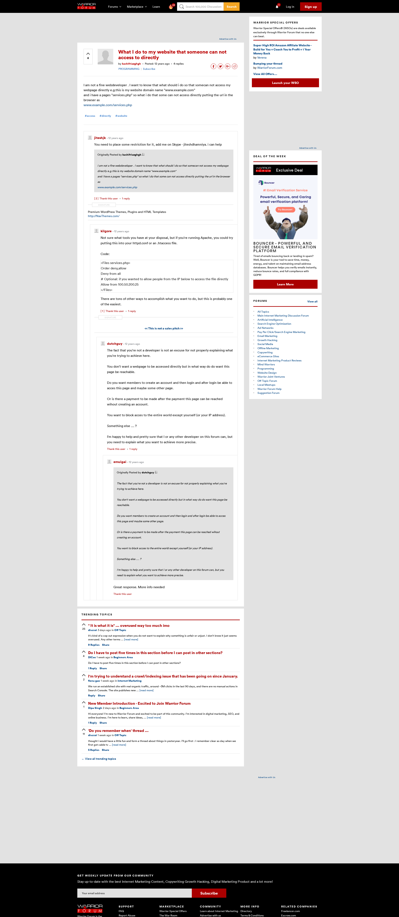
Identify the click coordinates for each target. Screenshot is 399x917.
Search (231, 6)
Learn (158, 7)
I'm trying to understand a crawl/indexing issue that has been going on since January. (163, 676)
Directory (246, 911)
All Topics (263, 311)
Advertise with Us (227, 38)
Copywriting (265, 352)
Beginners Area (123, 657)
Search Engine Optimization (274, 323)
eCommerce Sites (268, 356)
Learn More (285, 284)
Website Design (267, 372)
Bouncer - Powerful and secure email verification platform (284, 247)
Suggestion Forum (268, 393)
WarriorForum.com (269, 68)
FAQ (121, 911)
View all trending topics (98, 759)
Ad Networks (265, 328)
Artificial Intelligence (270, 320)
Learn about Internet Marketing (219, 911)
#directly (105, 115)
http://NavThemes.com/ (103, 216)
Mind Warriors (266, 364)
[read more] (131, 639)
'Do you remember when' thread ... (118, 730)
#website (121, 115)
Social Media (265, 344)
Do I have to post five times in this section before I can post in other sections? (155, 652)
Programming (265, 368)
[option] (285, 227)
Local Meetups (266, 385)
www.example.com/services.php (108, 105)
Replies (94, 645)
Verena (261, 57)
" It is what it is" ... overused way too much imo (129, 625)
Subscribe (149, 69)
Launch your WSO (285, 82)
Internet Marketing (130, 681)
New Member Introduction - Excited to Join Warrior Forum (139, 703)
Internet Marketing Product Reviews (279, 360)
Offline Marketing (268, 348)
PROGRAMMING (128, 69)
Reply (92, 668)
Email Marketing (267, 336)
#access (90, 115)
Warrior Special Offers (173, 911)
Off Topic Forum (267, 381)
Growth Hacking (267, 340)
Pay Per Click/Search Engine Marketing (281, 332)
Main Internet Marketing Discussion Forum (283, 315)
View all (312, 301)
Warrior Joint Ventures (271, 376)
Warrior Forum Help (269, 389)
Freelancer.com (290, 911)
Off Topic (120, 630)
